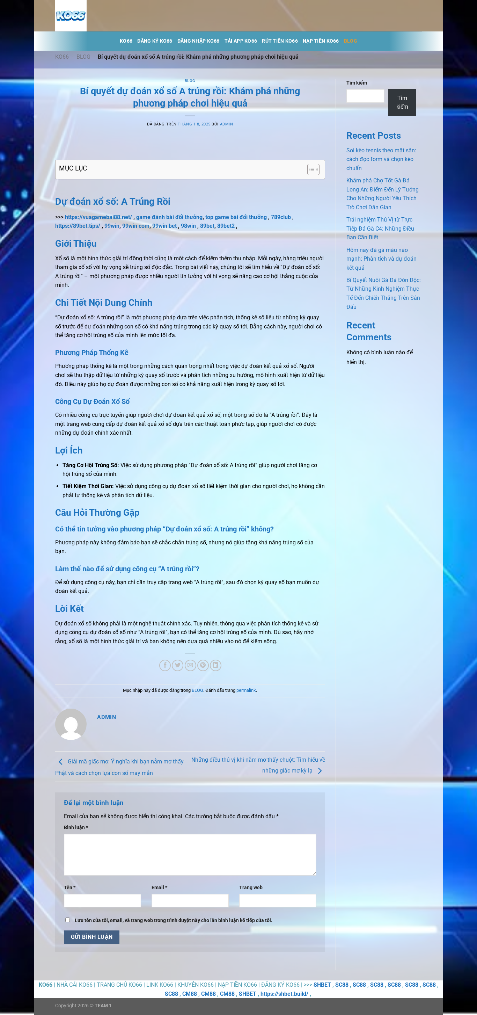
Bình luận (76, 828)
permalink (246, 690)
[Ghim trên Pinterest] (203, 665)
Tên (69, 888)
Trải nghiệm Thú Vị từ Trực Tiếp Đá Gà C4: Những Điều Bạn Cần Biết (380, 228)
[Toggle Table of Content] (310, 169)
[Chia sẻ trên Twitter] (177, 665)
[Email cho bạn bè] (190, 665)
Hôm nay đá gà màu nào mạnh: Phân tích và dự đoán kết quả (381, 259)
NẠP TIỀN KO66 (321, 41)
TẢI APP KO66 (241, 41)
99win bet (164, 226)
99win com (135, 226)
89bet (207, 226)
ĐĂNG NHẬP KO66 (198, 41)
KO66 (126, 41)
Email (159, 888)
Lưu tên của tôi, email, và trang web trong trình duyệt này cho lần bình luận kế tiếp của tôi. (173, 920)
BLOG (350, 41)
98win (188, 226)
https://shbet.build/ (284, 994)
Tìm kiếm (356, 83)
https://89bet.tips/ (77, 226)
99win (111, 226)
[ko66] (90, 15)
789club (281, 217)
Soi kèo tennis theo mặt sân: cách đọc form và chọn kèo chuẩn (381, 159)
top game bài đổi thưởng (236, 217)
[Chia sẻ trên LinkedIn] (215, 665)
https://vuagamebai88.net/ (98, 217)
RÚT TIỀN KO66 (280, 41)
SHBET (322, 984)
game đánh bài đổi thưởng (169, 217)
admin (226, 124)
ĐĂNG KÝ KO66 (154, 41)
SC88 (341, 984)
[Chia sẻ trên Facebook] (165, 665)
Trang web (251, 888)
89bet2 (226, 226)
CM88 (189, 994)
